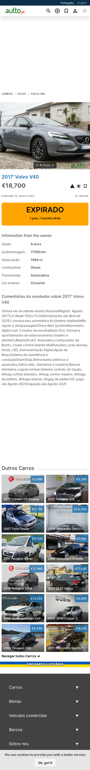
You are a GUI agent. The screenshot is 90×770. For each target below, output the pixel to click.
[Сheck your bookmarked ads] (66, 11)
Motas (15, 701)
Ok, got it (45, 763)
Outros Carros (18, 468)
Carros (7, 93)
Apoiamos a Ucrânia (45, 664)
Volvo (21, 93)
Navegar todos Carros (19, 656)
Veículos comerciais (28, 715)
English (82, 3)
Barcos (15, 729)
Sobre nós (19, 743)
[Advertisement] (45, 55)
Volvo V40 (38, 93)
